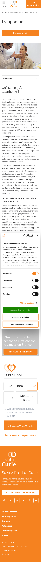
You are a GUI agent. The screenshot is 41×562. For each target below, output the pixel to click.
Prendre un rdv (20, 33)
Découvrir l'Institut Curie (21, 352)
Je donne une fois (20, 425)
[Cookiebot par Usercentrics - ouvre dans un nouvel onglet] (24, 235)
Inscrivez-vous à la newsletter (20, 492)
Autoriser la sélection (20, 317)
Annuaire (6, 521)
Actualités (7, 526)
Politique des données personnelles (14, 546)
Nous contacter (9, 512)
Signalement (6, 554)
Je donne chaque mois (20, 435)
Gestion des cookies (9, 550)
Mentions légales (8, 542)
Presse (5, 535)
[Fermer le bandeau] (37, 236)
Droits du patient (10, 530)
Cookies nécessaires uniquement (20, 324)
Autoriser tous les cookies (20, 310)
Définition (7, 78)
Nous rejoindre (9, 516)
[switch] (35, 280)
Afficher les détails (27, 303)
